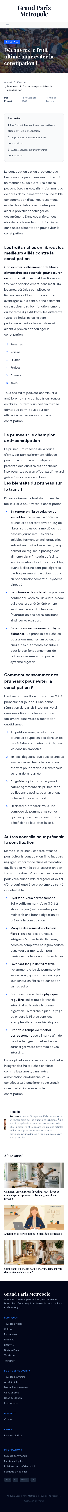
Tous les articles (13, 1323)
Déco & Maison (13, 1397)
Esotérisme (10, 1334)
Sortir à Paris (11, 1350)
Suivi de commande (15, 1455)
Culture (8, 1329)
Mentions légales (13, 1461)
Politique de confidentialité (19, 1466)
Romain (8, 101)
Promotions (11, 1403)
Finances (9, 1339)
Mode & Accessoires (16, 1387)
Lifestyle (12, 41)
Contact (9, 1419)
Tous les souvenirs (14, 1376)
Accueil (8, 82)
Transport (9, 1360)
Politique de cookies (15, 1471)
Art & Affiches (12, 1382)
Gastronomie (11, 1392)
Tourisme (9, 1355)
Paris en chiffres (13, 1435)
